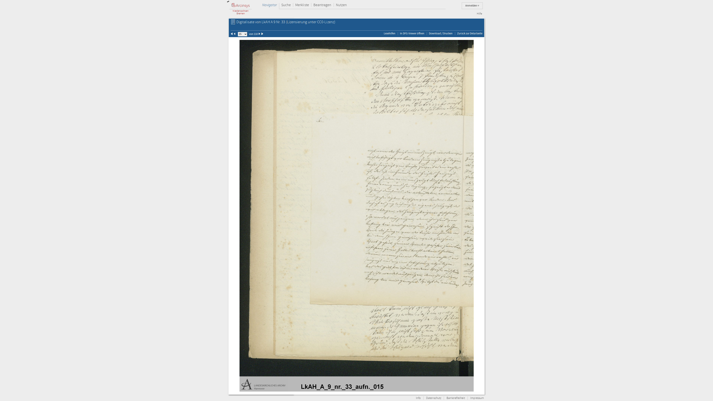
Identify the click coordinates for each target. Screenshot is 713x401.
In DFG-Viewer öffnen (412, 33)
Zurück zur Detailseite (469, 33)
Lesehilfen (389, 33)
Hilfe (479, 13)
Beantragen (322, 5)
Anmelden (471, 5)
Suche (286, 5)
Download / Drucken (440, 33)
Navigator (269, 5)
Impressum (477, 398)
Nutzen (341, 5)
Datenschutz (433, 398)
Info (418, 398)
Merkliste (302, 5)
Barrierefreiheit (456, 398)
